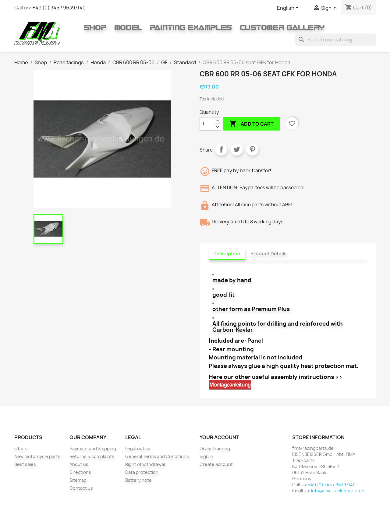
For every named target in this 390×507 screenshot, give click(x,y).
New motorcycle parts (37, 456)
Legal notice (138, 448)
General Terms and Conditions (157, 456)
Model (128, 27)
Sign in (206, 456)
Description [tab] (226, 253)
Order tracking (215, 448)
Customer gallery (282, 27)
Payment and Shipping (92, 448)
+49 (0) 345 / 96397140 (59, 7)
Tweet (237, 149)
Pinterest (252, 149)
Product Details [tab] (268, 253)
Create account (216, 464)
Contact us (81, 488)
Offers (21, 448)
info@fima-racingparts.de (337, 491)
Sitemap (78, 480)
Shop (95, 27)
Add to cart (251, 123)
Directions (80, 472)
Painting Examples (191, 27)
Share (221, 149)
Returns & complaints (91, 456)
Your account (219, 437)
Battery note (138, 480)
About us (78, 464)
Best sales (25, 464)
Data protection (141, 472)
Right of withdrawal (145, 464)
